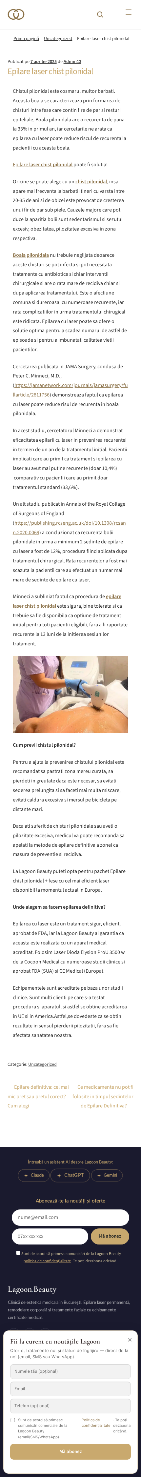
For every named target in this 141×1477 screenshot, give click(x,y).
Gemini (110, 1175)
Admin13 (72, 61)
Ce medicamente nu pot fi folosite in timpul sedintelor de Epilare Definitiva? (102, 1096)
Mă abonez (110, 1236)
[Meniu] (128, 12)
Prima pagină (26, 38)
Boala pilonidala (31, 255)
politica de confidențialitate (47, 1261)
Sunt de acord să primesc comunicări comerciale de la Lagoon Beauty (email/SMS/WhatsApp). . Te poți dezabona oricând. (74, 1428)
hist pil (85, 181)
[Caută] (100, 14)
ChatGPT (74, 1175)
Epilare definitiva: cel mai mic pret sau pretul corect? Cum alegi (38, 1096)
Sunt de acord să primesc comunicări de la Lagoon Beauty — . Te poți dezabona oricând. (72, 1257)
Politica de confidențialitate (96, 1423)
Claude (37, 1175)
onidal (100, 181)
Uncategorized (58, 38)
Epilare (43, 164)
